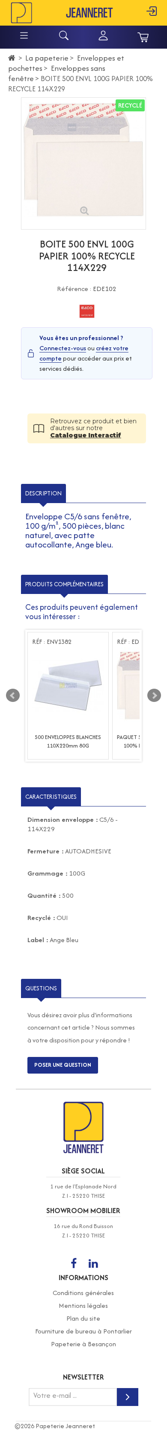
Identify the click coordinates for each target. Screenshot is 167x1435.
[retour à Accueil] (11, 58)
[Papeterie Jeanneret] (21, 12)
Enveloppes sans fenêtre (56, 73)
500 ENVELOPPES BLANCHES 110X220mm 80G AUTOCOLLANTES (68, 745)
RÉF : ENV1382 (52, 641)
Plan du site (83, 1318)
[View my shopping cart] (143, 37)
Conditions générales (83, 1293)
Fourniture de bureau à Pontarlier (83, 1331)
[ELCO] (87, 311)
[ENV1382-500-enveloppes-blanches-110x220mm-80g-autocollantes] (68, 685)
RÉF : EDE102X (137, 641)
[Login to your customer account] (151, 16)
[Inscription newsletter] (127, 1397)
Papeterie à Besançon (83, 1344)
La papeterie (47, 57)
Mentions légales (83, 1305)
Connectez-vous (62, 347)
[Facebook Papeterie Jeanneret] (74, 1264)
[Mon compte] (103, 39)
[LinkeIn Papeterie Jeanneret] (93, 1264)
